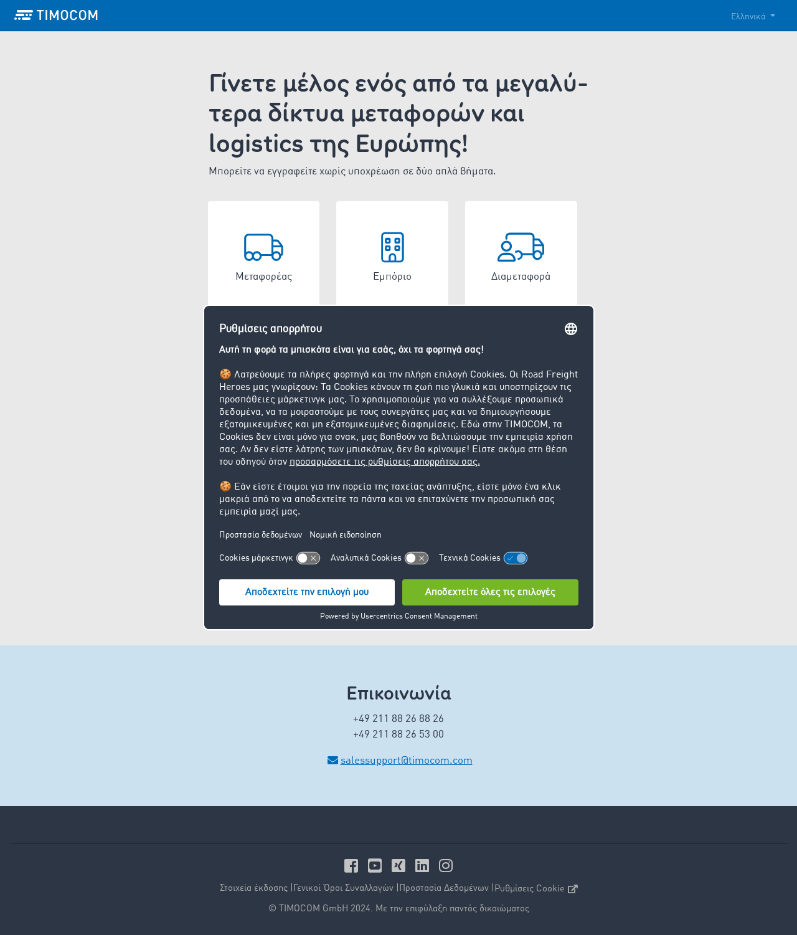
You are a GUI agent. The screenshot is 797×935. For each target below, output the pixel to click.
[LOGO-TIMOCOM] (56, 15)
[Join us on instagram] (446, 865)
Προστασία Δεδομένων (444, 888)
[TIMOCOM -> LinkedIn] (424, 865)
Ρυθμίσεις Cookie (529, 889)
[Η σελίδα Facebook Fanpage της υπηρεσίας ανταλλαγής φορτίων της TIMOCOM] (353, 865)
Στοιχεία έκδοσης (254, 888)
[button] (264, 257)
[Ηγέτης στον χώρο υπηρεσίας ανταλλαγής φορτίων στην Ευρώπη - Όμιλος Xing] (400, 865)
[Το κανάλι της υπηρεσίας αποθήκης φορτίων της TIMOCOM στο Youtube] (376, 865)
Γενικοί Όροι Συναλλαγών (343, 888)
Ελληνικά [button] (749, 16)
